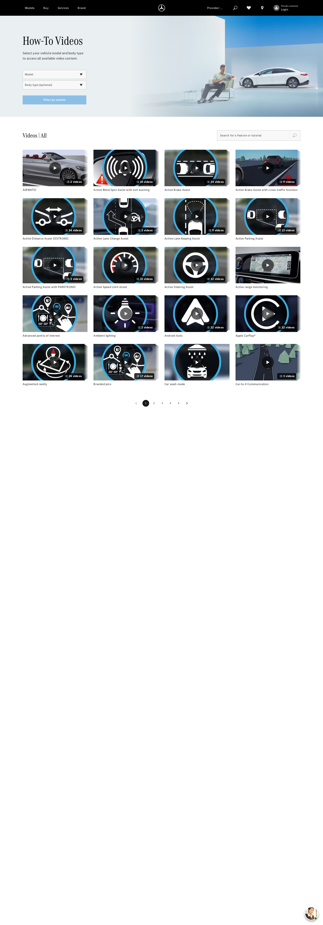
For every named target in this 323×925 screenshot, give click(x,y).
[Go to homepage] (161, 8)
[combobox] (55, 74)
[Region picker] (262, 8)
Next (187, 403)
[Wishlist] (249, 8)
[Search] (235, 8)
